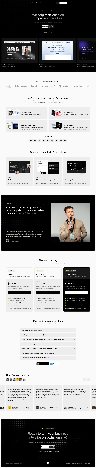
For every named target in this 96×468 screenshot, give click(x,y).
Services (46, 3)
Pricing (51, 3)
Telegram (68, 463)
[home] (33, 3)
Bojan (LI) (79, 463)
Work (41, 3)
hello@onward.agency (53, 451)
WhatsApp (74, 463)
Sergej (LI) (87, 463)
